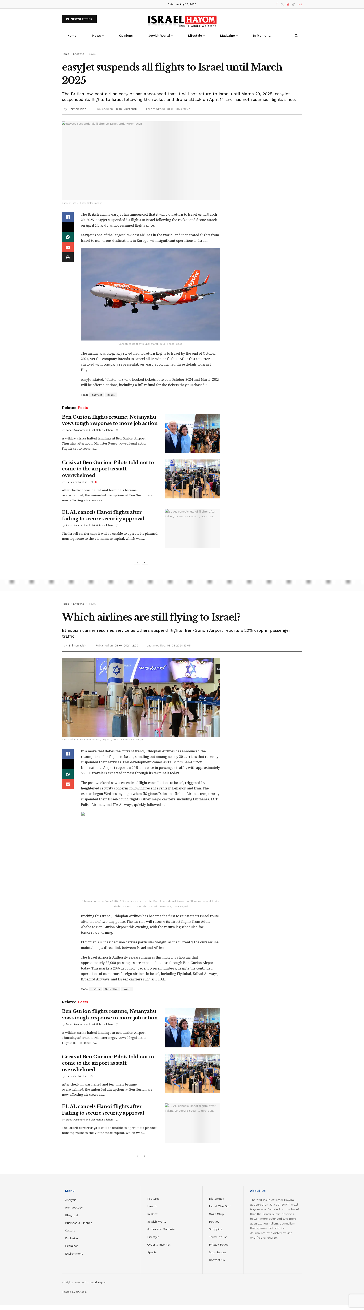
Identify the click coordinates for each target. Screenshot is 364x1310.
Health (152, 1206)
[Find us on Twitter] (282, 4)
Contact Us (217, 1260)
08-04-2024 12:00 (126, 645)
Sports (152, 1252)
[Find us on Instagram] (288, 4)
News (96, 35)
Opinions (126, 35)
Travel (92, 53)
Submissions (217, 1252)
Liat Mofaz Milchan (76, 482)
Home (71, 35)
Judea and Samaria (161, 1229)
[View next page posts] (145, 562)
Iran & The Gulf (220, 1206)
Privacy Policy (218, 1244)
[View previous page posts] (137, 562)
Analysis (71, 1200)
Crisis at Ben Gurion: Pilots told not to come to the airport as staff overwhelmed (108, 469)
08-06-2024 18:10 (126, 109)
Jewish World (156, 1221)
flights (95, 989)
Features (153, 1198)
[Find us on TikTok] (293, 4)
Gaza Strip (216, 1214)
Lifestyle (78, 53)
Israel (111, 394)
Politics (214, 1221)
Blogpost (71, 1215)
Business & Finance (78, 1223)
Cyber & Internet (158, 1244)
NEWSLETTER (81, 19)
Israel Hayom (98, 1282)
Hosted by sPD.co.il (74, 1291)
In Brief (152, 1214)
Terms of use (218, 1237)
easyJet (96, 394)
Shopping (215, 1229)
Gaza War (111, 989)
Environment (74, 1253)
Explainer (71, 1245)
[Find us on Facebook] (277, 4)
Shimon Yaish (77, 109)
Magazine (227, 35)
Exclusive (71, 1238)
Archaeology (74, 1207)
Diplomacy (217, 1198)
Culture (70, 1230)
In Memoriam (263, 35)
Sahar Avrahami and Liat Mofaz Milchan (89, 430)
